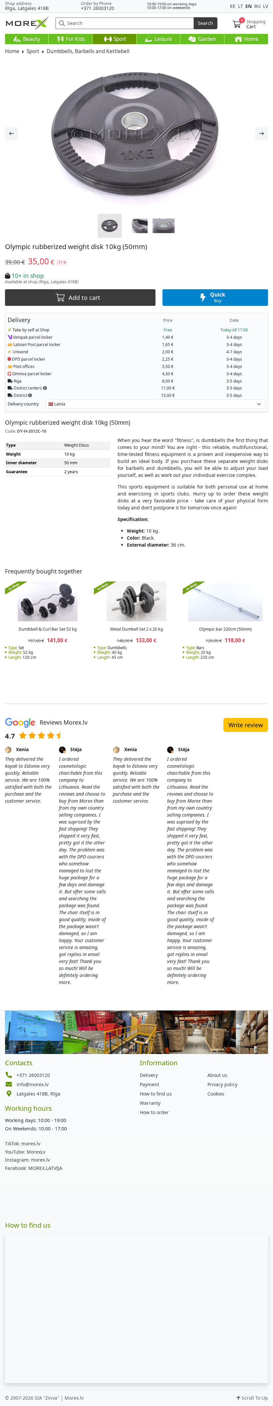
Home (250, 39)
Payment (149, 1084)
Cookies (215, 1094)
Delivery (149, 1075)
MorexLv (25, 1152)
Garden (206, 39)
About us (217, 1075)
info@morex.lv (33, 1084)
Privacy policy (222, 1084)
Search (205, 23)
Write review (245, 725)
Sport (119, 39)
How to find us (156, 1094)
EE (233, 6)
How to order (154, 1112)
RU (258, 6)
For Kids (75, 39)
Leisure (162, 39)
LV (265, 6)
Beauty (31, 39)
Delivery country (23, 404)
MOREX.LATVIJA (33, 1168)
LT (241, 6)
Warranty (150, 1103)
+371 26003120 (97, 8)
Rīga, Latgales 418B (27, 8)
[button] (45, 388)
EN (249, 6)
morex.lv (22, 1143)
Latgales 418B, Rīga (38, 1094)
